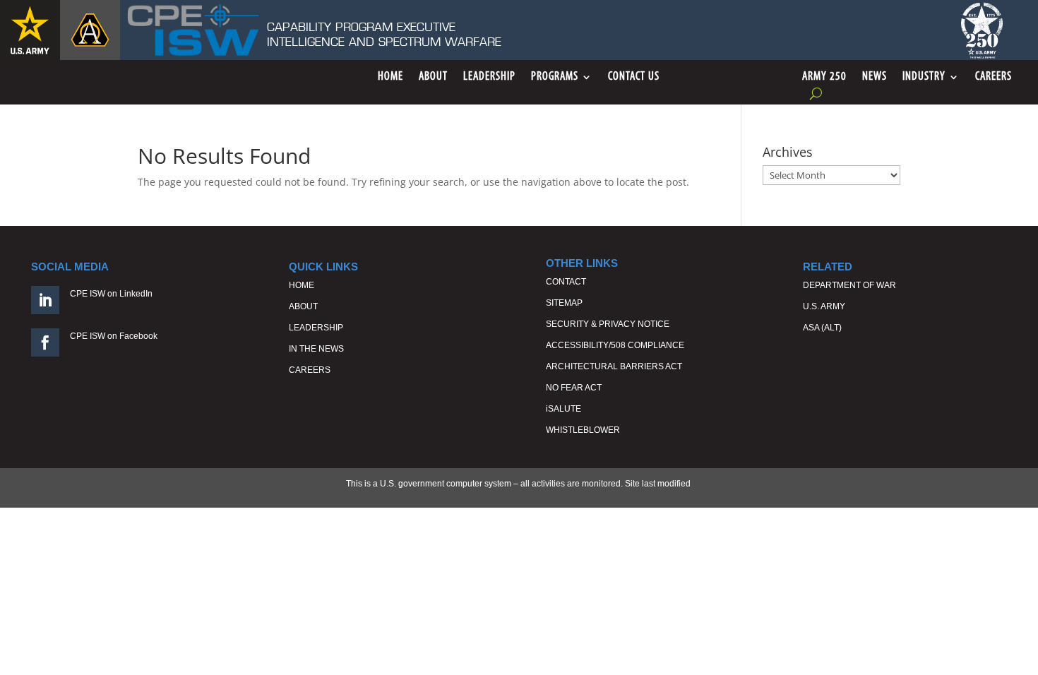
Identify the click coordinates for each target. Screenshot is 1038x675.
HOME (301, 285)
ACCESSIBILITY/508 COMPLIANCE (615, 345)
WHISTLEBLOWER (583, 430)
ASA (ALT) (822, 328)
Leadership (489, 77)
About (433, 77)
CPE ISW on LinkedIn (111, 294)
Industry (923, 77)
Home (390, 77)
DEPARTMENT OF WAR (849, 285)
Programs (554, 77)
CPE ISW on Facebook (113, 336)
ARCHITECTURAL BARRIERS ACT (614, 366)
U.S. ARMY (824, 306)
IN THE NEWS (316, 349)
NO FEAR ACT (574, 388)
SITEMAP (564, 303)
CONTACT (566, 282)
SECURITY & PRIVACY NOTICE (607, 324)
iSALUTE (563, 409)
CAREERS (309, 370)
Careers (993, 77)
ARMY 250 (824, 77)
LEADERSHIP (316, 328)
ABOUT (303, 306)
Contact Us (634, 77)
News (874, 77)
